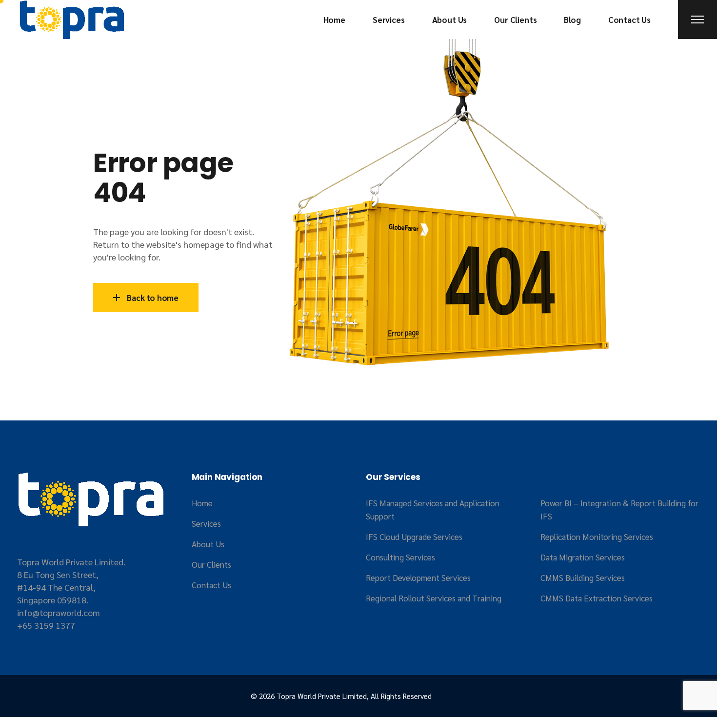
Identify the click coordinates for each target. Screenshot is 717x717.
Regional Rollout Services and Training (433, 598)
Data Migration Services (582, 557)
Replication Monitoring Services (596, 536)
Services (206, 523)
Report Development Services (418, 577)
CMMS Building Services (582, 577)
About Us (208, 543)
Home (202, 503)
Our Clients (211, 564)
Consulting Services (400, 557)
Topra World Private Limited (322, 695)
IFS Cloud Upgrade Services (414, 536)
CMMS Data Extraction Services (596, 598)
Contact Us (211, 584)
